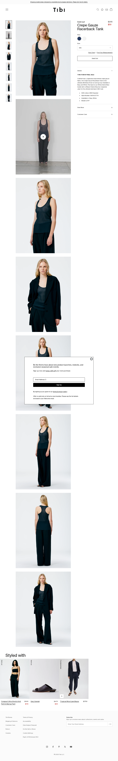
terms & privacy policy (60, 392)
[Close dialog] (91, 359)
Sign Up (59, 385)
